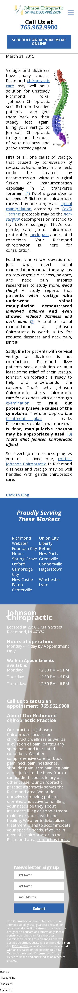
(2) (32, 321)
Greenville (48, 558)
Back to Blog (17, 495)
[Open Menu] (71, 12)
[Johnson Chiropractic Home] (39, 10)
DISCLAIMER (20, 946)
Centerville (22, 589)
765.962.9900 (39, 27)
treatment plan (24, 418)
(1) (27, 193)
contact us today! (53, 839)
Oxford (18, 564)
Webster (20, 543)
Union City (49, 538)
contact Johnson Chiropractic (39, 461)
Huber (18, 553)
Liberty (45, 543)
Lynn (43, 584)
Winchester (49, 579)
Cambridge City (22, 571)
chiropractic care (28, 83)
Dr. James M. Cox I (46, 953)
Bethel (45, 548)
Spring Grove (24, 558)
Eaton (17, 584)
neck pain (39, 234)
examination (18, 403)
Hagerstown (50, 569)
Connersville (50, 564)
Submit (39, 908)
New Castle (22, 579)
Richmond (21, 538)
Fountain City (24, 548)
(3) (69, 434)
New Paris (48, 553)
